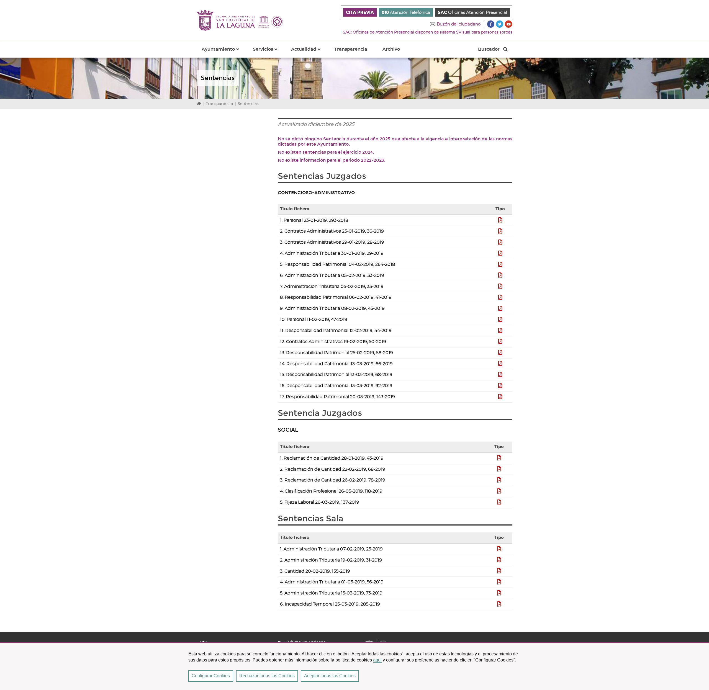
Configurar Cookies (211, 675)
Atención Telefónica (406, 13)
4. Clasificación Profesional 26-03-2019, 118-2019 (331, 491)
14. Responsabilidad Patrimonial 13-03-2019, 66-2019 (336, 364)
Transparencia (350, 49)
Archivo (391, 49)
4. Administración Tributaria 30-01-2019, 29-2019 (332, 253)
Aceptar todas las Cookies (330, 675)
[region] (354, 666)
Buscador (489, 50)
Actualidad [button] (309, 52)
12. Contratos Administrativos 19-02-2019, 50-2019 (333, 341)
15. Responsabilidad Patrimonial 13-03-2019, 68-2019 (336, 374)
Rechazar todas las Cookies (267, 675)
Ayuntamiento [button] (223, 52)
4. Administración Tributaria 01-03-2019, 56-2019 (332, 582)
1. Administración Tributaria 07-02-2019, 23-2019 (331, 549)
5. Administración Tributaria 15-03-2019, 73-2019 (331, 593)
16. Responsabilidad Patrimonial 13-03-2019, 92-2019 (336, 385)
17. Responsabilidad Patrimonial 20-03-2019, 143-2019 (337, 397)
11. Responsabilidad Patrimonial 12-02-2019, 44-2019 (336, 330)
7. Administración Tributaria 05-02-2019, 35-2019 (332, 286)
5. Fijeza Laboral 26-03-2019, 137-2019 (319, 502)
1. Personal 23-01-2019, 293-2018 (314, 220)
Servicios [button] (268, 52)
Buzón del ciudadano (459, 24)
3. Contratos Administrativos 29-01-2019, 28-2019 (332, 242)
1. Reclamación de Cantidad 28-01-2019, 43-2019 (332, 458)
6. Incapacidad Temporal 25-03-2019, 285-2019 (330, 604)
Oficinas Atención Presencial (472, 13)
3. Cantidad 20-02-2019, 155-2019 (315, 571)
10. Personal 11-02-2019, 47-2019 (313, 319)
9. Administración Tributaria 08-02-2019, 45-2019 (332, 308)
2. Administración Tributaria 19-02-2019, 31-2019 (331, 560)
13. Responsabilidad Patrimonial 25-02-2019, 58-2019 (336, 353)
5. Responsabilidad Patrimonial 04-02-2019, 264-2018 (337, 264)
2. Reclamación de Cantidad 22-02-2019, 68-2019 (332, 469)
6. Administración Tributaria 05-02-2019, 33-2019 (332, 275)
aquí (377, 660)
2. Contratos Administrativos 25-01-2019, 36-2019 (332, 231)
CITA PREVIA (360, 13)
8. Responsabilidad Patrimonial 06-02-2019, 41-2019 (336, 297)
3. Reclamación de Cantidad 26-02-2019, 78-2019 (332, 480)
